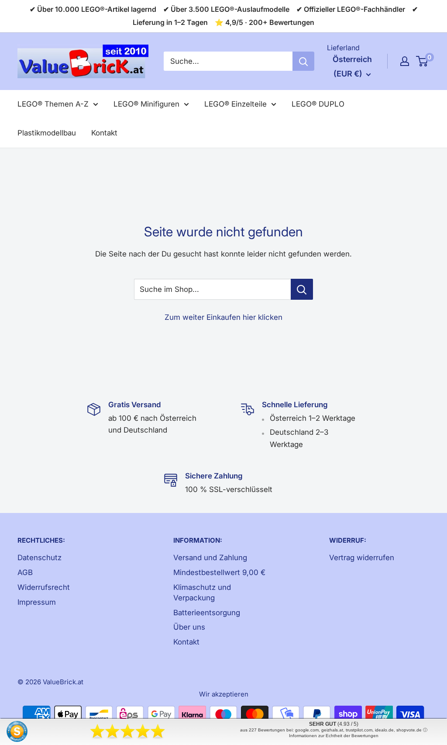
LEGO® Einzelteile (235, 104)
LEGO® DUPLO (318, 104)
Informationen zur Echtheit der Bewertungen (333, 735)
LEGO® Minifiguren (146, 104)
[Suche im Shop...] (302, 289)
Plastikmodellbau (46, 132)
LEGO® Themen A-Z (53, 104)
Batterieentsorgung (206, 612)
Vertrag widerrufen (361, 557)
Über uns (189, 627)
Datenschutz (39, 557)
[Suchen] (303, 61)
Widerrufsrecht (43, 587)
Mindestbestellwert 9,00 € (219, 572)
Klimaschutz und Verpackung (202, 592)
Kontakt (104, 132)
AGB (25, 572)
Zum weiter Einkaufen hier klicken (223, 317)
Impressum (36, 602)
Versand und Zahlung (210, 557)
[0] (422, 61)
